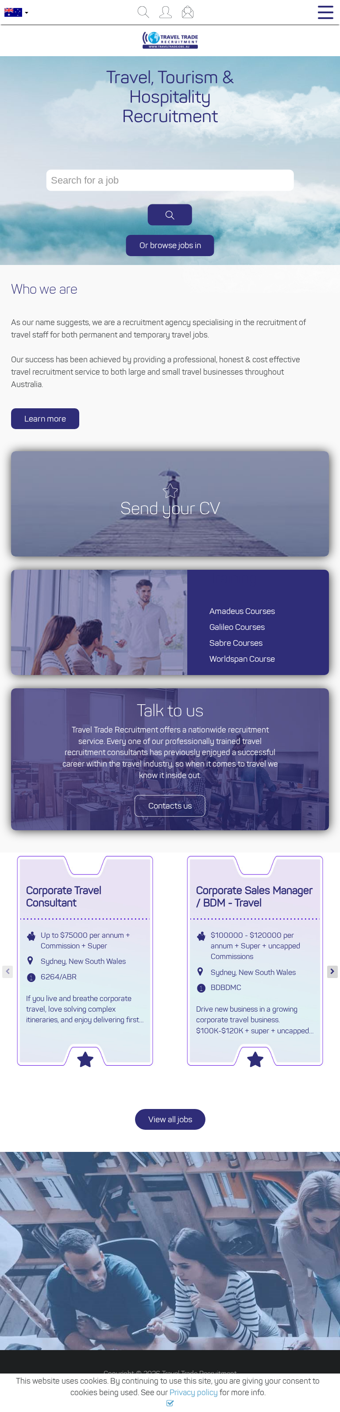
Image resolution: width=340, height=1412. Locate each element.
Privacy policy (194, 1392)
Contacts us (170, 806)
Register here (161, 1297)
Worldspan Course (242, 659)
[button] (170, 1403)
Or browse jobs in (170, 245)
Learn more (45, 419)
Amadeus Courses (242, 611)
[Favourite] (85, 1056)
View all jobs (170, 1119)
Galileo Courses (237, 627)
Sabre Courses (236, 643)
